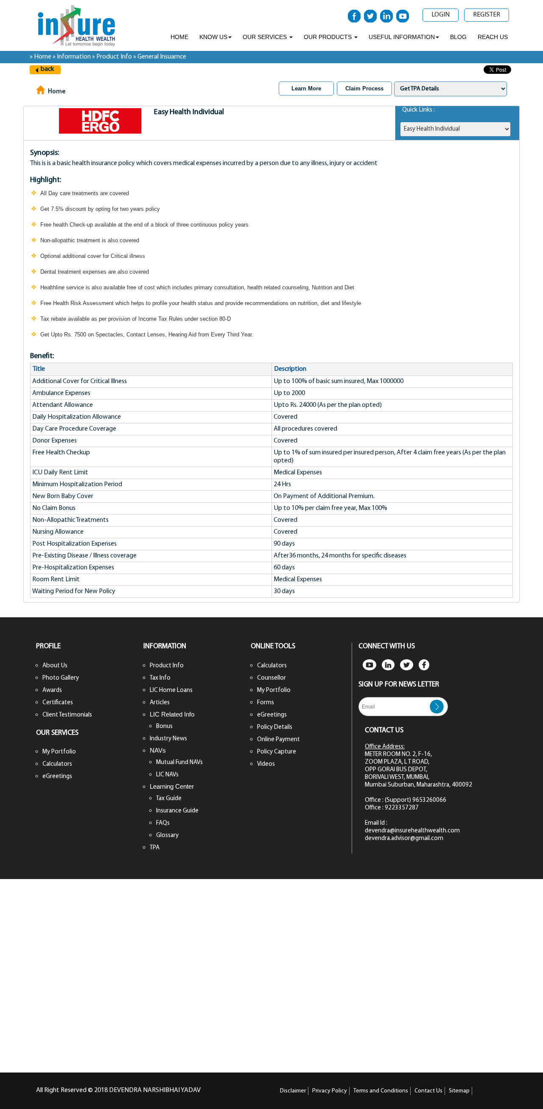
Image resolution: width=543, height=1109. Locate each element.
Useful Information (402, 37)
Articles (160, 703)
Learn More (306, 88)
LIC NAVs (167, 775)
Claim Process (364, 88)
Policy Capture (276, 752)
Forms (265, 703)
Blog (458, 37)
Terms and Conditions (380, 1091)
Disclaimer (293, 1091)
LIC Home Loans (171, 690)
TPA (155, 848)
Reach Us (493, 37)
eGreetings (57, 776)
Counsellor (271, 678)
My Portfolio (59, 752)
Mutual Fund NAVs (179, 762)
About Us (54, 666)
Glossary (167, 835)
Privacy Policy (329, 1091)
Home (179, 37)
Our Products (328, 37)
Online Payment (278, 740)
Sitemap (459, 1091)
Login (440, 14)
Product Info (167, 666)
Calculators (57, 764)
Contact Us (428, 1091)
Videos (266, 764)
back (47, 69)
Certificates (57, 703)
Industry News (168, 739)
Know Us (213, 37)
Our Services (265, 37)
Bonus (164, 726)
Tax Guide (169, 798)
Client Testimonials (67, 715)
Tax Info (160, 678)
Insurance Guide (177, 811)
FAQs (163, 823)
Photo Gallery (60, 678)
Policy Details (274, 727)
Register (486, 14)
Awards (52, 690)
